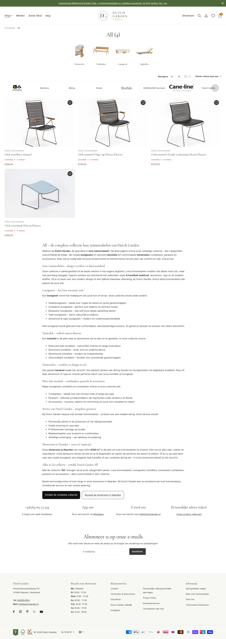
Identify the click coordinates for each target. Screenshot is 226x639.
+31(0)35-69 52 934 (37, 507)
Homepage (10, 28)
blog (48, 15)
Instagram (115, 610)
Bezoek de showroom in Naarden (103, 494)
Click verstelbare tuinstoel (18, 154)
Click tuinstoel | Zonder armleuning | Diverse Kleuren (178, 154)
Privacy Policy (149, 598)
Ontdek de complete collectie (61, 494)
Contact (114, 588)
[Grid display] (185, 76)
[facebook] (13, 612)
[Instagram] (20, 611)
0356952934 (23, 600)
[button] (215, 88)
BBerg (72, 88)
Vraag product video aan (189, 514)
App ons (88, 507)
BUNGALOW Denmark (154, 88)
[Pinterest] (27, 611)
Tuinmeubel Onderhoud (197, 605)
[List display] (189, 76)
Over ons (190, 599)
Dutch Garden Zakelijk (121, 605)
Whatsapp (98, 514)
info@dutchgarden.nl (150, 514)
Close (222, 3)
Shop (7, 15)
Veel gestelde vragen (196, 588)
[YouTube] (41, 612)
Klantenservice (119, 583)
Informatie (191, 583)
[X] (34, 612)
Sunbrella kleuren (151, 603)
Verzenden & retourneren (123, 594)
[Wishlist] (213, 15)
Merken (20, 15)
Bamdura (44, 88)
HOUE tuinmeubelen (14, 150)
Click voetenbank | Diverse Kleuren (23, 225)
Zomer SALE (35, 15)
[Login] (206, 15)
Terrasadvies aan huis (153, 608)
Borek (99, 88)
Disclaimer (116, 599)
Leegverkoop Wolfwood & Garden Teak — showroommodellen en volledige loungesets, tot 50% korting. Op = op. (113, 3)
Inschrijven (137, 551)
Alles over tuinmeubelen (197, 594)
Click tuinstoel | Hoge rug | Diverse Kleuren (100, 154)
